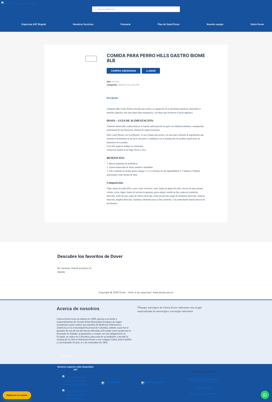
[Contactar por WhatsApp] (265, 395)
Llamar (151, 70)
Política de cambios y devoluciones (203, 394)
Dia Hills (135, 85)
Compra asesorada (123, 70)
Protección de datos (204, 388)
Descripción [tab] (112, 98)
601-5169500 (113, 382)
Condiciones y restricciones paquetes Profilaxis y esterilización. (203, 380)
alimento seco (124, 85)
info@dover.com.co (155, 382)
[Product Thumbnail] (91, 59)
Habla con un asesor (17, 395)
